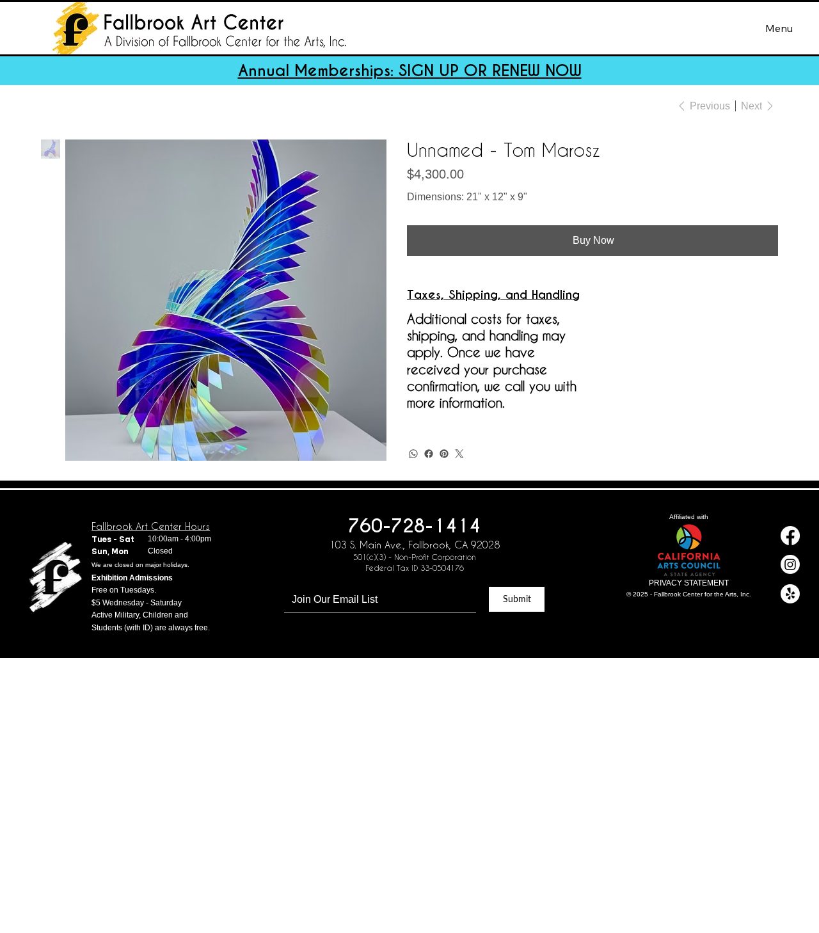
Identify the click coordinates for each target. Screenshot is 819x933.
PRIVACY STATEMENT (689, 582)
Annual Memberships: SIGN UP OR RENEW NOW (410, 71)
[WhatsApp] (413, 453)
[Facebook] (428, 453)
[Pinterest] (444, 453)
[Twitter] (459, 453)
